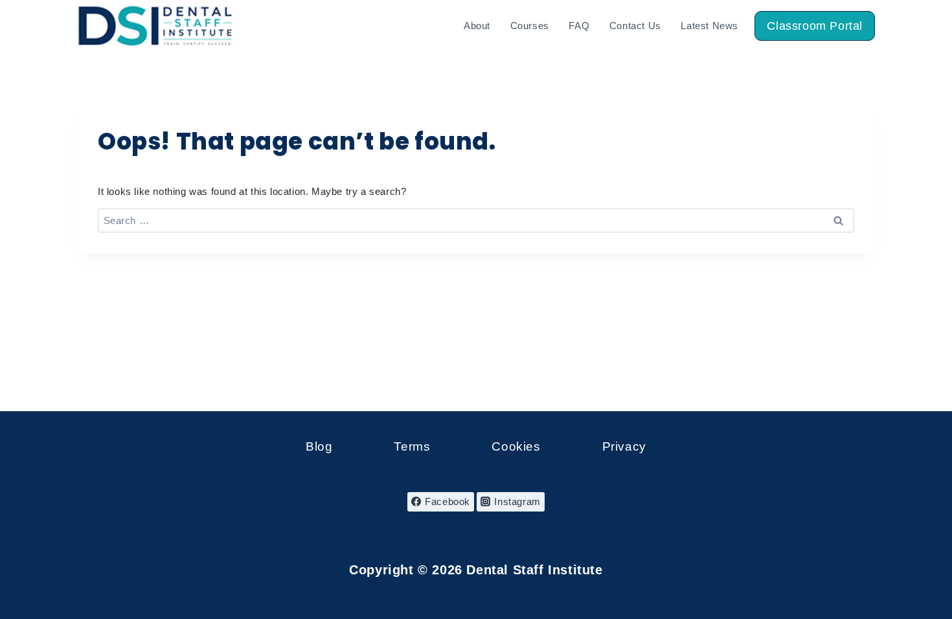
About (477, 25)
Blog (319, 446)
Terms (412, 446)
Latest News (709, 25)
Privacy (624, 446)
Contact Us (635, 25)
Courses (529, 25)
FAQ (579, 25)
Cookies (516, 446)
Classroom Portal (815, 25)
